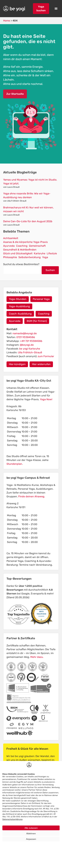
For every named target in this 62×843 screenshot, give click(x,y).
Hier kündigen (17, 364)
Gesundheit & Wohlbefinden (19, 249)
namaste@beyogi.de (25, 333)
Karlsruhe (39, 253)
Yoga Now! (46, 399)
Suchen (50, 270)
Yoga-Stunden (17, 299)
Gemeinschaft (37, 245)
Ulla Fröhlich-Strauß (30, 352)
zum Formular (46, 356)
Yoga (45, 257)
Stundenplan (14, 463)
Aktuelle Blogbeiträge (20, 172)
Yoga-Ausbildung (19, 306)
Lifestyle (52, 253)
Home (6, 20)
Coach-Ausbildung (20, 313)
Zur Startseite (15, 93)
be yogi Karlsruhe (29, 348)
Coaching (22, 245)
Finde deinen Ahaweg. (31, 496)
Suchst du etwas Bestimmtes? (21, 264)
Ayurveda (9, 245)
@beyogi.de (27, 344)
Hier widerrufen (41, 364)
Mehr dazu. (37, 656)
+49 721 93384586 (31, 341)
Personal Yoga (41, 299)
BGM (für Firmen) (37, 320)
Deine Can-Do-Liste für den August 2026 (27, 221)
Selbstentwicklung (29, 257)
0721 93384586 (25, 337)
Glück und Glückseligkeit (17, 253)
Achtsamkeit (10, 238)
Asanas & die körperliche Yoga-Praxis (25, 241)
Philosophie (10, 257)
